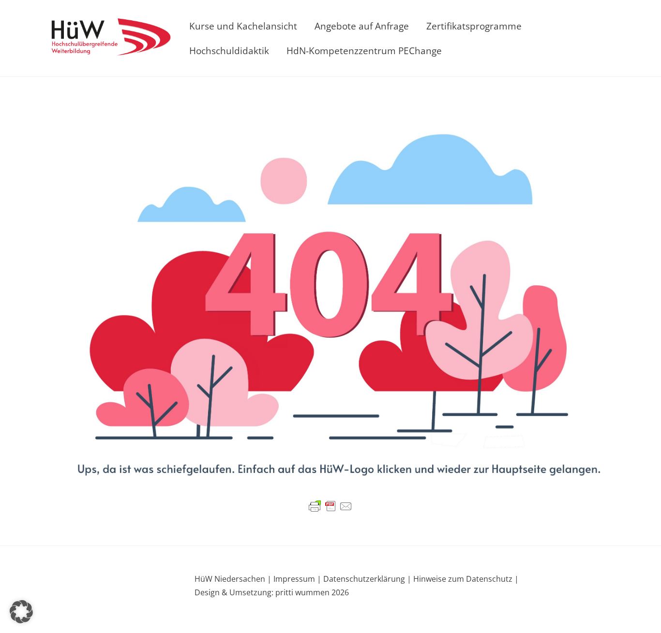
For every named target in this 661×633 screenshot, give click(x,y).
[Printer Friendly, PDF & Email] (330, 506)
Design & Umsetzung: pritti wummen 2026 (272, 592)
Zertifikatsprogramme (474, 25)
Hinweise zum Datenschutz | (465, 579)
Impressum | (297, 579)
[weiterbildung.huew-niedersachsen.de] (110, 49)
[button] (21, 611)
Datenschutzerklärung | (366, 579)
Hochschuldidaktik (229, 50)
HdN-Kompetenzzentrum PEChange (364, 50)
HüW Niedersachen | (234, 579)
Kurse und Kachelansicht (243, 25)
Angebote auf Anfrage (362, 25)
